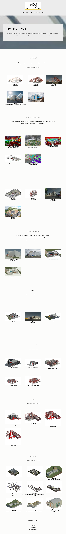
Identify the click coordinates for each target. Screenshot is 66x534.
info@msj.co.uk (33, 523)
